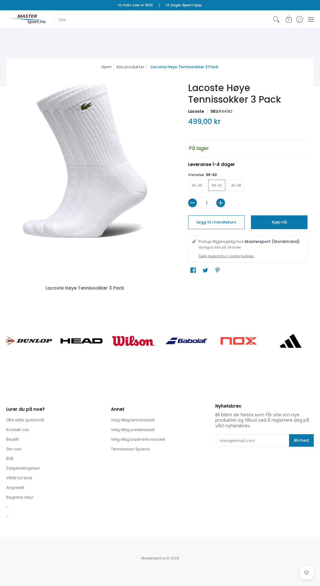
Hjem (107, 66)
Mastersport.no (153, 558)
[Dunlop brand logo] (29, 341)
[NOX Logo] (238, 340)
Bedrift (12, 439)
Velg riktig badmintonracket (138, 439)
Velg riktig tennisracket (133, 420)
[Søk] (276, 19)
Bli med (301, 440)
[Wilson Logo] (134, 340)
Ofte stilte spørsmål (25, 420)
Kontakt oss (17, 429)
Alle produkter (130, 66)
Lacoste (196, 111)
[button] (288, 19)
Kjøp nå (279, 222)
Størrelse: (202, 174)
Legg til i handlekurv (216, 222)
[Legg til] (220, 202)
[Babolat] (186, 341)
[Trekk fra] (192, 202)
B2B (9, 458)
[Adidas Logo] (291, 341)
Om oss (13, 449)
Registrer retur (19, 497)
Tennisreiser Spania (130, 449)
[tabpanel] (160, 286)
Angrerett (15, 487)
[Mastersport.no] (26, 19)
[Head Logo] (81, 341)
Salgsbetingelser (23, 468)
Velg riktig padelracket (133, 429)
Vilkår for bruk (19, 478)
